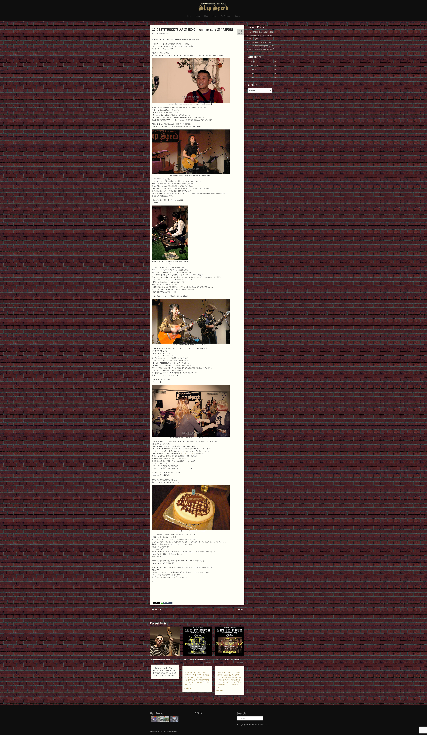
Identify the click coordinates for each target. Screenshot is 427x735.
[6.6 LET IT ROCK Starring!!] (165, 641)
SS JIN (252, 77)
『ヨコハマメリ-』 (187, 453)
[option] (165, 660)
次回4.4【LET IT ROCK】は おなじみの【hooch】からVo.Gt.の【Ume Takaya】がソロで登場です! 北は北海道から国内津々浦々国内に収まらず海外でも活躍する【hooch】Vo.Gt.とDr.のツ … (230, 678)
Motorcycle (254, 65)
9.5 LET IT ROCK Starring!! (257, 32)
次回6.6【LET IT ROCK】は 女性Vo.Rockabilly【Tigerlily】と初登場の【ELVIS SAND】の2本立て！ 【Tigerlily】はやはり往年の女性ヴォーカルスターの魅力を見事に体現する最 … (165, 678)
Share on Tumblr (167, 603)
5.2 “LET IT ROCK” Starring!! (258, 49)
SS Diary (168, 33)
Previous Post (156, 610)
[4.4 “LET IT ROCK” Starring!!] (230, 641)
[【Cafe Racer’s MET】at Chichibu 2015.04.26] (164, 719)
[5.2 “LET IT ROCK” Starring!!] (197, 641)
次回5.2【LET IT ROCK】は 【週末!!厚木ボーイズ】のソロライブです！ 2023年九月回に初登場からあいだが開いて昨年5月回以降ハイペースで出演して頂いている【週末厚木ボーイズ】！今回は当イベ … (197, 679)
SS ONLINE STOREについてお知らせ (261, 35)
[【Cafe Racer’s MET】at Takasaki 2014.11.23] (173, 719)
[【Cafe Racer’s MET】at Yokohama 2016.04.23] (155, 719)
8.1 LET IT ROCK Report (256, 42)
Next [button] (242, 663)
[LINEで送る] (162, 603)
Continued (155, 688)
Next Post (240, 610)
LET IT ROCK (162, 33)
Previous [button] (152, 663)
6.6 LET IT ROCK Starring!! (257, 46)
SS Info (253, 73)
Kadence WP (174, 731)
